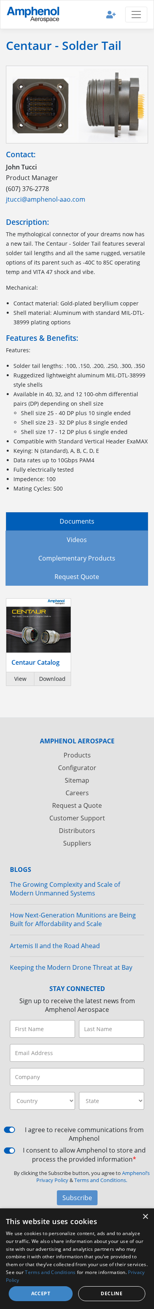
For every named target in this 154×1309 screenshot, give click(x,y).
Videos (77, 539)
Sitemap (77, 780)
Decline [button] (111, 1293)
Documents (77, 521)
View (20, 678)
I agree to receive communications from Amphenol (84, 1134)
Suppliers (77, 843)
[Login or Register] (111, 14)
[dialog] (77, 1258)
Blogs (20, 869)
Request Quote (76, 576)
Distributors (77, 830)
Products (77, 755)
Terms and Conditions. (100, 1180)
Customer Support (77, 818)
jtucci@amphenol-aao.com (45, 199)
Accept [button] (40, 1293)
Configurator (77, 767)
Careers (77, 793)
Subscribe (77, 1197)
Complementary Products (76, 558)
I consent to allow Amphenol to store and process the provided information (84, 1154)
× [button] (145, 1217)
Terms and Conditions (50, 1272)
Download (52, 678)
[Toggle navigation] (136, 14)
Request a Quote (77, 805)
